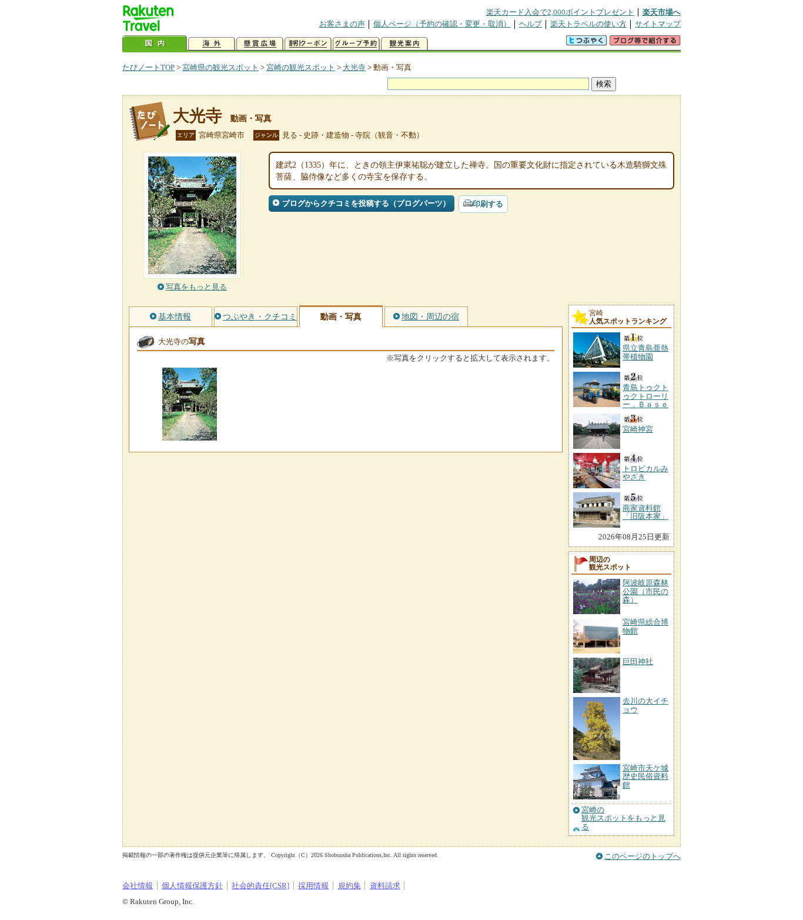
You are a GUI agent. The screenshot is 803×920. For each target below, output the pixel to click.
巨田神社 (638, 661)
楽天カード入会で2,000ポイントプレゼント (560, 12)
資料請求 (385, 885)
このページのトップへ (642, 856)
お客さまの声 (342, 23)
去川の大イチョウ (645, 705)
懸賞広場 (259, 43)
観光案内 (404, 43)
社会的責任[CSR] (260, 885)
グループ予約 (356, 43)
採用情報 (313, 885)
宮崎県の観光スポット (220, 67)
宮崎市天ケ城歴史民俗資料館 (645, 776)
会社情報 (137, 885)
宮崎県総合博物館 (645, 626)
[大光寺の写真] (189, 435)
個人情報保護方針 (192, 885)
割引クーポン (308, 43)
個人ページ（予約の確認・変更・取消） (442, 23)
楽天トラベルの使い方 (588, 23)
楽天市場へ (662, 12)
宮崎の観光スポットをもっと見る (623, 818)
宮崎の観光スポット (300, 67)
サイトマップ (658, 23)
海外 (211, 43)
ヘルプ (530, 23)
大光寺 (354, 67)
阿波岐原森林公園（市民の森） (645, 591)
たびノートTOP (148, 67)
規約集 (349, 885)
